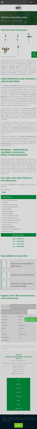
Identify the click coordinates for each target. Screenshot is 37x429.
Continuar (18, 425)
